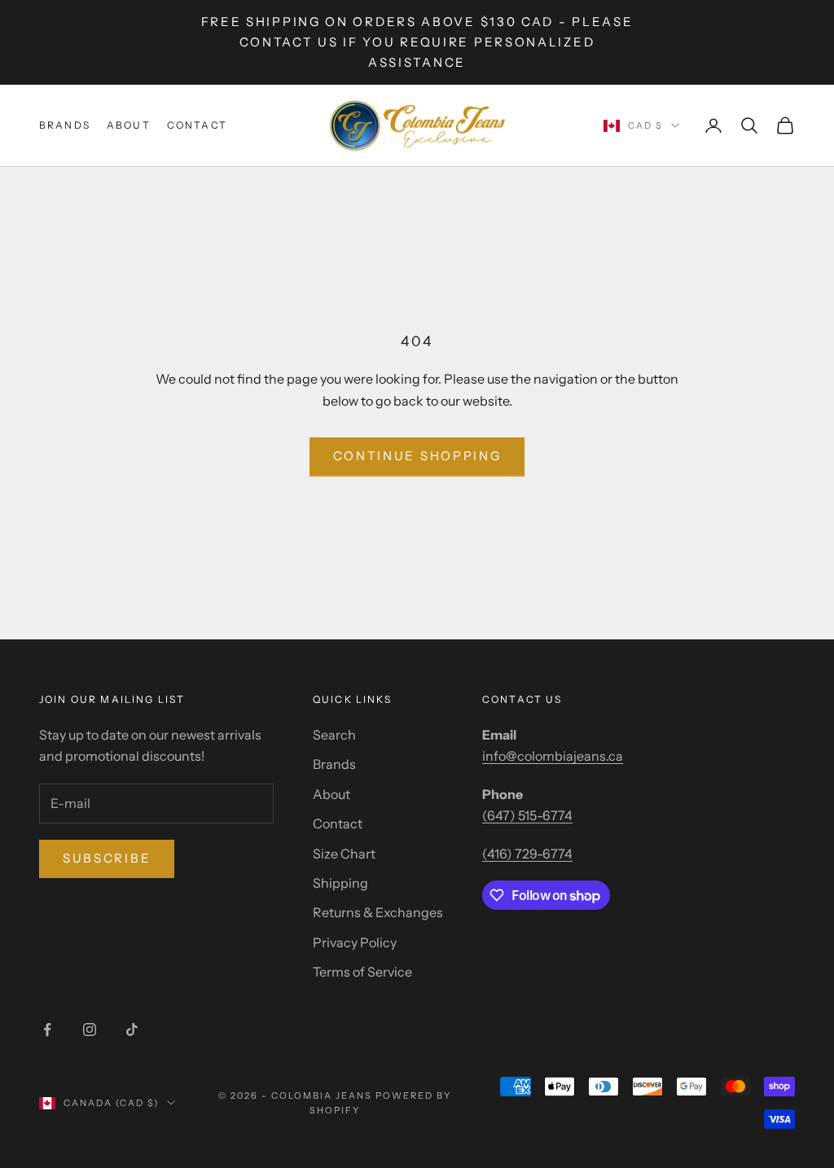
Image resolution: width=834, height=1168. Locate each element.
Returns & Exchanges (378, 912)
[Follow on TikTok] (132, 1029)
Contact (197, 125)
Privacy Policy (355, 942)
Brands (64, 125)
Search (334, 735)
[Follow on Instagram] (89, 1029)
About (129, 125)
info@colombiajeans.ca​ (552, 756)
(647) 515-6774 (527, 815)
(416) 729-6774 (527, 853)
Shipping (340, 883)
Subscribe (107, 858)
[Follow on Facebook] (47, 1029)
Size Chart (344, 853)
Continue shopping (417, 455)
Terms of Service (362, 972)
